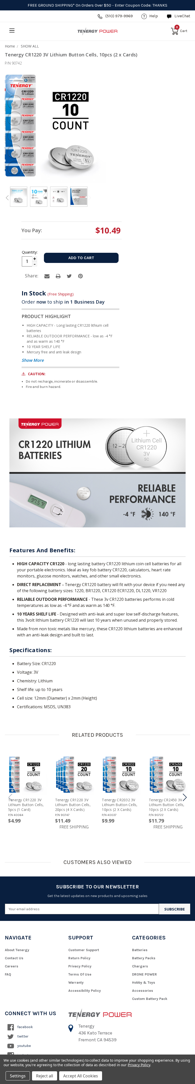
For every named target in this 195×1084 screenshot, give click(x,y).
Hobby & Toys (143, 982)
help (153, 15)
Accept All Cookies (80, 1076)
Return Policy (79, 958)
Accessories (142, 990)
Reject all (44, 1076)
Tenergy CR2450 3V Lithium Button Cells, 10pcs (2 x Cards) (166, 804)
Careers (11, 966)
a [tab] (47, 276)
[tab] (19, 197)
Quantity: (29, 252)
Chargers (140, 966)
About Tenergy (17, 950)
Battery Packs (143, 958)
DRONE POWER (144, 974)
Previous (7, 198)
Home (10, 46)
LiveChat (182, 15)
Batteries (140, 950)
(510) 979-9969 (119, 15)
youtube (24, 1046)
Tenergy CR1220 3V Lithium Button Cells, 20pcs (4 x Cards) (73, 804)
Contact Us (14, 958)
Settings (18, 1076)
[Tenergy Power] (97, 31)
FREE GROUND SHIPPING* (51, 5)
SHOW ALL (30, 46)
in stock (48, 293)
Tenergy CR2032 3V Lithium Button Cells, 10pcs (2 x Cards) (119, 804)
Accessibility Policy (84, 990)
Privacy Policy (79, 966)
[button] (184, 797)
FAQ (8, 974)
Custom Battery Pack (149, 999)
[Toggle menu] (12, 30)
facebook (25, 1027)
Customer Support (83, 950)
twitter (22, 1036)
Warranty (76, 982)
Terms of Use (79, 974)
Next (89, 198)
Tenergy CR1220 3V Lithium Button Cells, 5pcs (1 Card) (26, 804)
